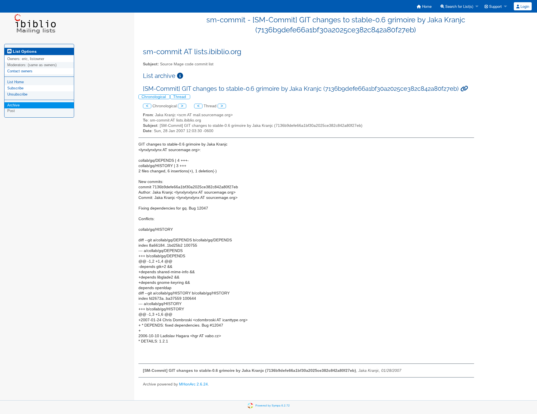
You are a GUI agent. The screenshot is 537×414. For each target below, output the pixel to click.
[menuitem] (424, 6)
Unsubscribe (17, 94)
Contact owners (19, 71)
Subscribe (15, 88)
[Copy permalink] (464, 88)
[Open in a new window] (180, 75)
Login (524, 6)
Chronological (154, 97)
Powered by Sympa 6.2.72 (272, 405)
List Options (24, 51)
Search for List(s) (458, 6)
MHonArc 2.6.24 (193, 384)
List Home (15, 82)
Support (495, 6)
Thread (180, 97)
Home (426, 6)
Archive (13, 105)
